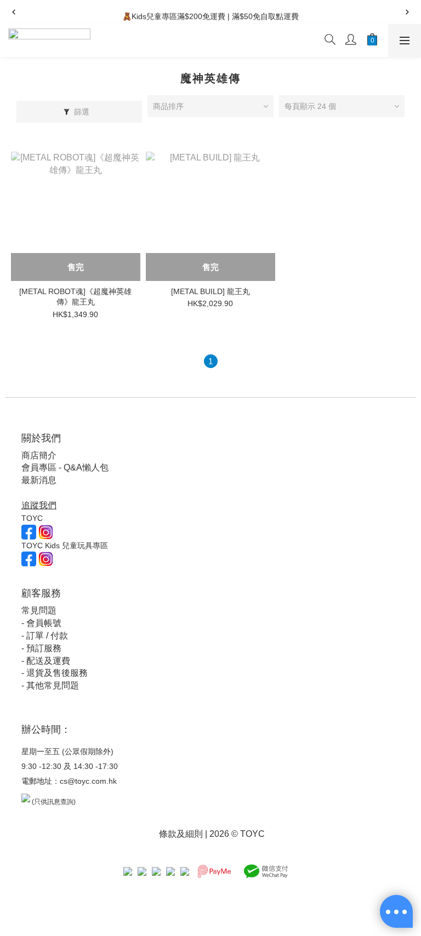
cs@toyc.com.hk (88, 781)
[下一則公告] (407, 12)
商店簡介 (38, 455)
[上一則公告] (14, 12)
